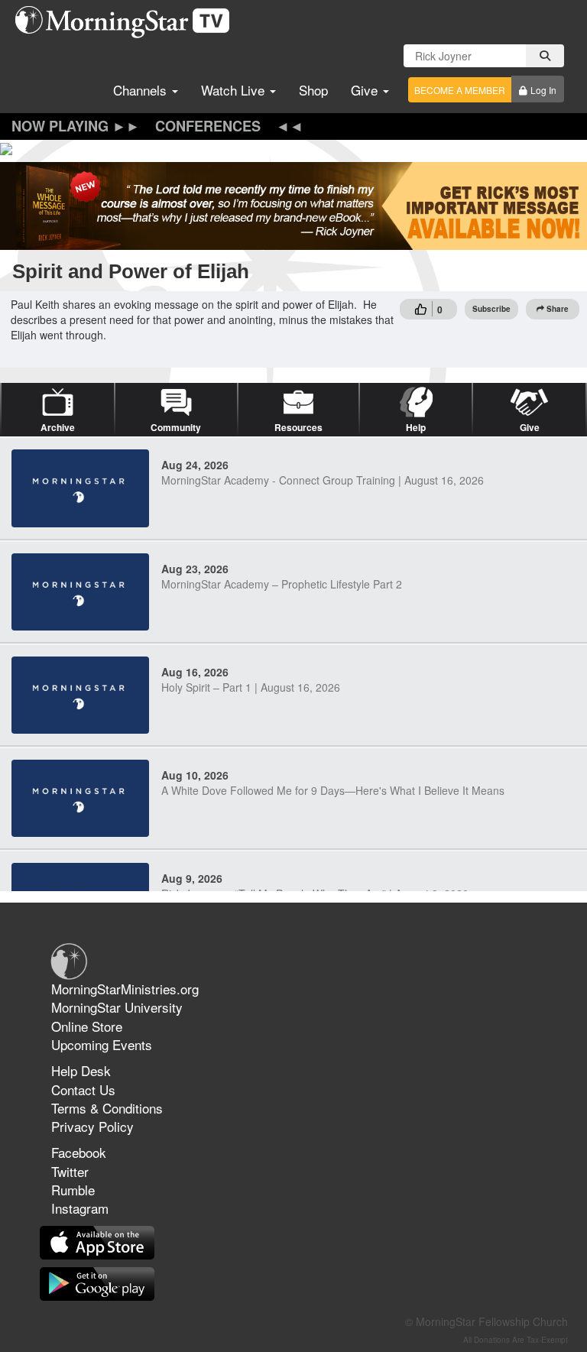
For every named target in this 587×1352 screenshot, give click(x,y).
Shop (313, 89)
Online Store (86, 1026)
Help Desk (81, 1070)
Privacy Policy (92, 1126)
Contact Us (83, 1089)
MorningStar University (117, 1006)
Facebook (78, 1152)
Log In (543, 89)
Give (366, 89)
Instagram (80, 1207)
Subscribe (491, 308)
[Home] (128, 22)
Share (557, 308)
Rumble (73, 1189)
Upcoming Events (101, 1044)
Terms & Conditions (107, 1107)
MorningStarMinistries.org (125, 988)
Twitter (70, 1171)
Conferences (208, 126)
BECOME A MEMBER (459, 89)
